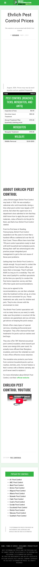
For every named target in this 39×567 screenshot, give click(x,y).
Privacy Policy (33, 546)
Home (3, 546)
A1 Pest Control (16, 480)
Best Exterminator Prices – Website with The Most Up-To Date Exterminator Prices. (22, 2)
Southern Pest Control (18, 516)
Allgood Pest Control (17, 491)
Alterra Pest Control (17, 494)
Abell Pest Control (17, 485)
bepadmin (15, 35)
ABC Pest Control (16, 482)
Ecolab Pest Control (17, 505)
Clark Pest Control (16, 499)
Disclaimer (22, 546)
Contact (20, 548)
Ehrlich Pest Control (17, 510)
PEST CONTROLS (15, 458)
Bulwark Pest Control (18, 496)
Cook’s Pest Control (17, 502)
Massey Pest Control (18, 513)
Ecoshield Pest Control (18, 508)
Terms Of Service (12, 546)
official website (23, 378)
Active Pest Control (17, 488)
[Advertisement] (19, 61)
